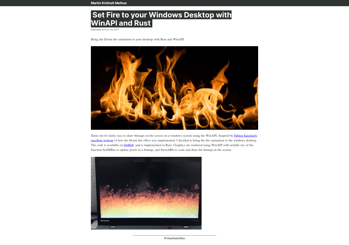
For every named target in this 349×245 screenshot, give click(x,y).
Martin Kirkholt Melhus (109, 3)
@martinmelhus (174, 238)
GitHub (129, 145)
